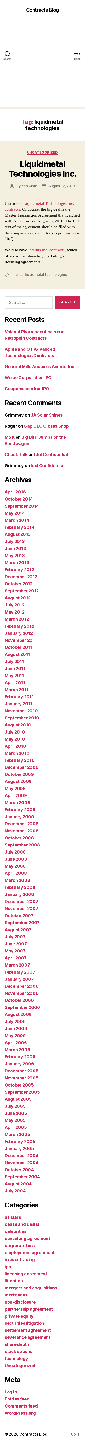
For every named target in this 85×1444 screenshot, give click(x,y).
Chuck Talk (16, 454)
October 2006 (19, 1000)
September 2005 (22, 1092)
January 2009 (19, 816)
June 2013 (15, 548)
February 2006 (20, 1056)
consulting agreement (27, 1238)
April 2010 (15, 746)
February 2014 (19, 527)
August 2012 (17, 597)
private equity (19, 1316)
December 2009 (21, 767)
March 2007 (17, 965)
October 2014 (19, 499)
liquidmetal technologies (46, 274)
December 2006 (21, 986)
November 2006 (21, 993)
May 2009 (15, 788)
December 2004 (21, 1155)
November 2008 (21, 830)
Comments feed (21, 1406)
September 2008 (22, 844)
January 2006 (19, 1063)
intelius (17, 274)
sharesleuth (17, 1344)
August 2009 (18, 781)
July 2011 (14, 661)
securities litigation (24, 1323)
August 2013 (18, 534)
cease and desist (22, 1224)
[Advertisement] (42, 64)
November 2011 (21, 640)
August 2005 (18, 1099)
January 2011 (18, 703)
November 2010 (21, 710)
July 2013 (15, 541)
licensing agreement (26, 1273)
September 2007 (22, 922)
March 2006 (17, 1049)
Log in (11, 1391)
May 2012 (15, 612)
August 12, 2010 (61, 186)
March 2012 (17, 619)
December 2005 (21, 1070)
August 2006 (18, 1014)
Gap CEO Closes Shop (46, 426)
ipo (8, 1266)
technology (16, 1358)
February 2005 (20, 1141)
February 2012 (19, 626)
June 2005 (16, 1113)
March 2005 (17, 1134)
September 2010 (22, 717)
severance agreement (27, 1337)
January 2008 (19, 894)
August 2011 (17, 654)
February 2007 (20, 972)
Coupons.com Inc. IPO (27, 388)
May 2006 (15, 1035)
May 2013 (15, 555)
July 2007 (15, 936)
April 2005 (16, 1127)
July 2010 (15, 732)
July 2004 (15, 1190)
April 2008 (16, 873)
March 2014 (17, 520)
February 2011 (19, 696)
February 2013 (19, 569)
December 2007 (21, 901)
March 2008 (17, 880)
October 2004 (19, 1169)
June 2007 (16, 943)
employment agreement (30, 1252)
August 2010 (18, 724)
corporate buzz (20, 1245)
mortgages (16, 1294)
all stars (13, 1217)
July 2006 (15, 1021)
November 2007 (21, 908)
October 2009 (19, 774)
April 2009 (16, 795)
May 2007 (15, 950)
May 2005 (15, 1120)
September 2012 (22, 590)
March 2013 (17, 562)
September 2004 (22, 1176)
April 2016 (15, 491)
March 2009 (17, 802)
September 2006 (22, 1007)
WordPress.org (20, 1413)
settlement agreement (28, 1330)
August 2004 (18, 1183)
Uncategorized (42, 152)
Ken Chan (29, 186)
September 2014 (22, 506)
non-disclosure (20, 1302)
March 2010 (17, 753)
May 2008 (15, 866)
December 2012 (21, 576)
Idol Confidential (51, 454)
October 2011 (18, 647)
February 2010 (20, 760)
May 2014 (15, 513)
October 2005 (19, 1085)
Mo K (10, 437)
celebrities (15, 1231)
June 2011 (15, 668)
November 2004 (21, 1162)
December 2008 (21, 823)
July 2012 (15, 604)
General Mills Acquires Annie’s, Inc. (40, 366)
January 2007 (19, 979)
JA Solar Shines (47, 415)
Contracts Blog (42, 10)
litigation (14, 1280)
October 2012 (19, 583)
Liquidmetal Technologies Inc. (42, 169)
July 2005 (15, 1106)
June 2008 (16, 859)
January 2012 (19, 633)
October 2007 (19, 915)
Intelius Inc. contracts (46, 250)
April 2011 (15, 682)
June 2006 (16, 1028)
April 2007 (15, 957)
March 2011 (16, 689)
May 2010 (15, 739)
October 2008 (19, 837)
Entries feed (17, 1398)
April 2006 (16, 1042)
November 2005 (21, 1077)
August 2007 (18, 929)
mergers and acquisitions (31, 1287)
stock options (18, 1351)
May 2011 (14, 675)
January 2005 (19, 1148)
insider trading (20, 1259)
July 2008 (15, 852)
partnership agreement (29, 1309)
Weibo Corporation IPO (28, 377)
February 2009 (20, 809)
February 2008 (20, 887)
